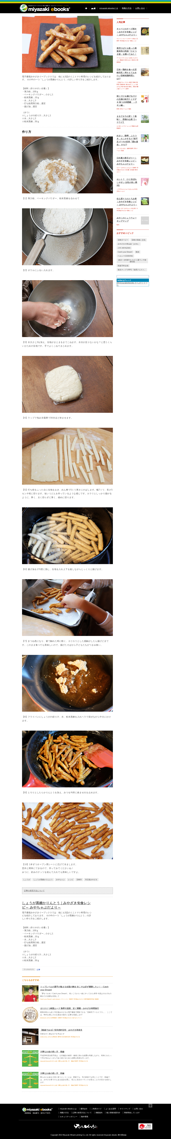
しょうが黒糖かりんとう (43, 880)
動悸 (131, 148)
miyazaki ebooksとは (108, 8)
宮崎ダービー (123, 240)
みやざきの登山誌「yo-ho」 (128, 244)
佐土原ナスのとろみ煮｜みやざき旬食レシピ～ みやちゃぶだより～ (127, 202)
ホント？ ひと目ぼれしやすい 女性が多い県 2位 (127, 182)
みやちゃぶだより (126, 167)
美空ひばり (127, 60)
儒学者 (60, 1037)
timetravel (43, 1018)
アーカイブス (121, 58)
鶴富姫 (119, 62)
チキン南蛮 (128, 82)
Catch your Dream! (46, 999)
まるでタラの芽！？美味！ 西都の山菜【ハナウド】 (127, 119)
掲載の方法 (126, 8)
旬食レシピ (133, 41)
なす (122, 208)
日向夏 (127, 170)
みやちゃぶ (60, 880)
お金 (55, 1061)
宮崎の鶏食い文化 (138, 240)
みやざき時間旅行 (52, 1018)
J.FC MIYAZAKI (124, 248)
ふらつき (119, 148)
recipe (118, 208)
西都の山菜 (135, 126)
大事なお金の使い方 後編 (52, 1051)
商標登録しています (132, 1113)
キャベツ (119, 38)
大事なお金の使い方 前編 (52, 1073)
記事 (38, 970)
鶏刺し (130, 86)
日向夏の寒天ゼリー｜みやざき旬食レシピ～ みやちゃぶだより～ (127, 161)
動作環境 (84, 1117)
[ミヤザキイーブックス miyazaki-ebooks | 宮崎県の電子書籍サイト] (45, 12)
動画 (137, 252)
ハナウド (124, 126)
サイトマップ (125, 1109)
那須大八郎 (135, 60)
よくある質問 (111, 1109)
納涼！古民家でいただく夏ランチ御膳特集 (132, 261)
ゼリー (119, 167)
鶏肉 (129, 109)
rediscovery (43, 1037)
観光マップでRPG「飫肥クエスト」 (132, 270)
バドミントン (64, 999)
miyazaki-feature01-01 (47, 1085)
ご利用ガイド (96, 1109)
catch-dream (56, 999)
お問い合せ (140, 8)
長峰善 (97, 999)
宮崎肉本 (122, 84)
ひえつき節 (128, 58)
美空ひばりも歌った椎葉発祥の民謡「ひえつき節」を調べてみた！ (127, 51)
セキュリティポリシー (68, 1117)
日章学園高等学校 (88, 999)
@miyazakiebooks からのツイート (132, 284)
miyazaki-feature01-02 (47, 1061)
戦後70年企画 (123, 266)
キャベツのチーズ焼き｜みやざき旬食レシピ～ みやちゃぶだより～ (127, 32)
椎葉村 (122, 60)
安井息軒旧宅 (66, 1037)
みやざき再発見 (52, 1037)
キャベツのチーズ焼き (129, 38)
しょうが (26, 880)
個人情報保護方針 (113, 1113)
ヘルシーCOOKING (125, 256)
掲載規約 (99, 1113)
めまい (125, 148)
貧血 (122, 150)
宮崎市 (79, 880)
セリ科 (119, 126)
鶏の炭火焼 (124, 86)
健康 (128, 148)
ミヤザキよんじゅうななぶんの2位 (127, 189)
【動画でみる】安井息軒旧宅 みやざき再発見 (61, 1030)
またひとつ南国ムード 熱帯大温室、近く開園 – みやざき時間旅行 (69, 1008)
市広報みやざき (91, 880)
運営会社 (83, 1109)
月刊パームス (124, 109)
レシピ (70, 880)
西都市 (119, 128)
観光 (118, 224)
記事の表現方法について (34, 891)
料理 (118, 109)
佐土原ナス (134, 208)
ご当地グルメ (121, 82)
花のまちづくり (77, 1018)
